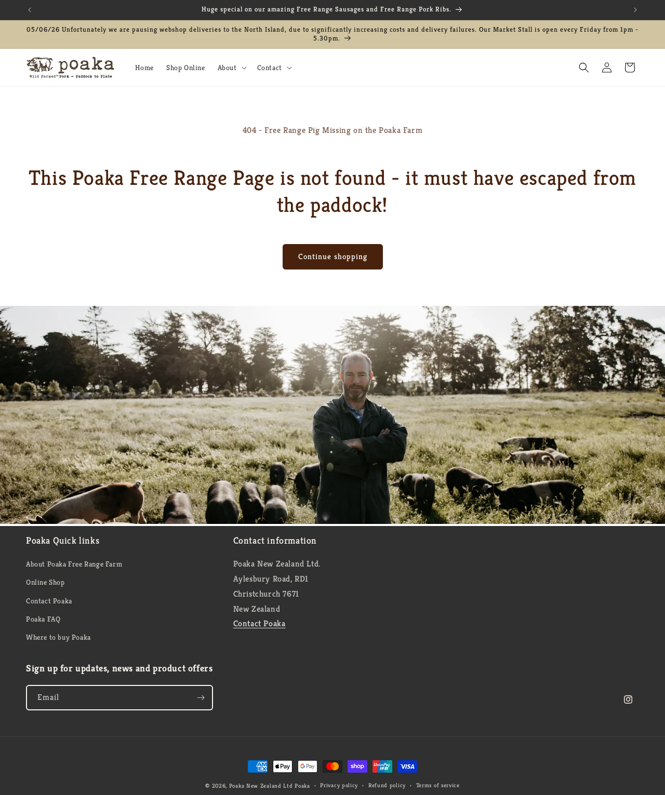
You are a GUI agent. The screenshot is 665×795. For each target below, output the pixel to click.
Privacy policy (339, 785)
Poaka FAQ (43, 619)
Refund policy (387, 785)
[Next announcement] (635, 10)
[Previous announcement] (29, 10)
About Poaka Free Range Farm (74, 564)
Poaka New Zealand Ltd (262, 785)
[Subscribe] (200, 697)
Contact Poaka (49, 600)
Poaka (302, 785)
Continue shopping (332, 256)
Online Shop (45, 582)
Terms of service (438, 785)
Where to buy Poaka (58, 637)
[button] (231, 67)
